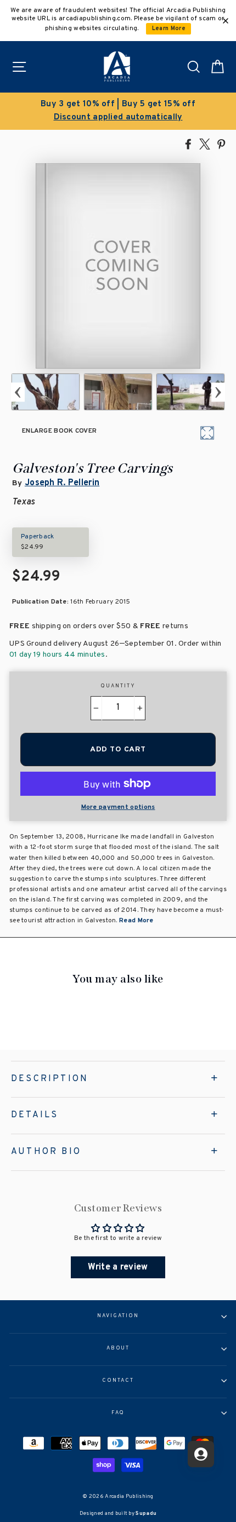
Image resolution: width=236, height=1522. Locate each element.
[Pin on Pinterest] (221, 143)
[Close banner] (226, 21)
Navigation (117, 1316)
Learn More (169, 28)
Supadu (146, 1513)
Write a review (118, 1267)
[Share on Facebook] (188, 143)
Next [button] (218, 391)
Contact (117, 1380)
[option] (118, 111)
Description (49, 1078)
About (118, 1348)
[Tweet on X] (204, 143)
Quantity (117, 686)
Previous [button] (18, 391)
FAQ (118, 1413)
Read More (135, 920)
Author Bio (46, 1151)
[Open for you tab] (201, 1454)
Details (34, 1115)
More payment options (118, 807)
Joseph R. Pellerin (62, 483)
